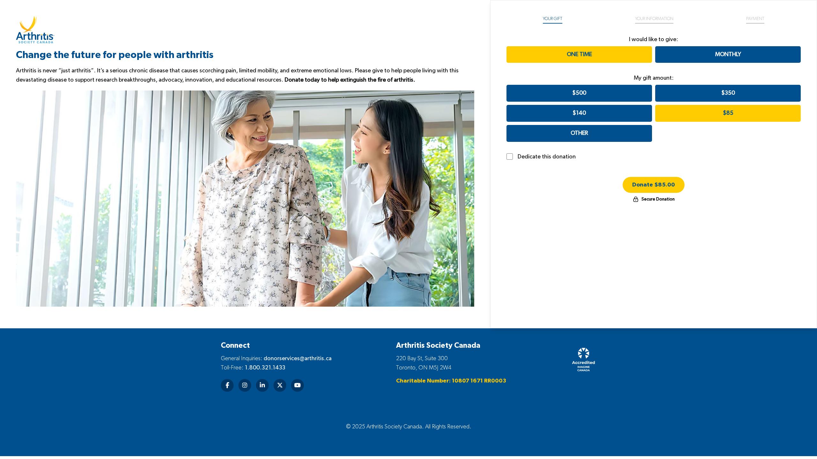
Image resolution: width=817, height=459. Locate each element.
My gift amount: (654, 78)
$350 (728, 93)
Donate (653, 185)
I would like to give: (653, 39)
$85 (728, 113)
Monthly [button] (728, 54)
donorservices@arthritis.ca (298, 358)
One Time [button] (579, 54)
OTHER (579, 133)
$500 (579, 93)
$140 (579, 113)
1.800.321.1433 (265, 368)
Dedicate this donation (547, 157)
